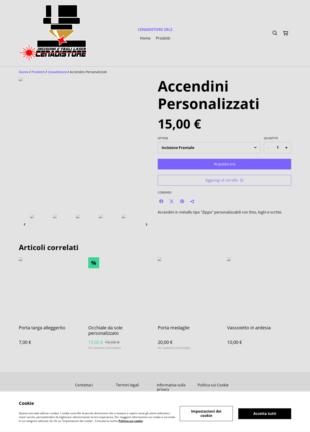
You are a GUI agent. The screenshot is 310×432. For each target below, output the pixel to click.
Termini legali (127, 384)
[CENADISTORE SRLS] (53, 33)
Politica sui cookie (130, 421)
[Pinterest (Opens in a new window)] (182, 201)
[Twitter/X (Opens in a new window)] (171, 201)
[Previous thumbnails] (24, 224)
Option (163, 138)
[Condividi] (192, 201)
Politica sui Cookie (213, 384)
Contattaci (84, 384)
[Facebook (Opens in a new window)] (161, 201)
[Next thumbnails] (146, 224)
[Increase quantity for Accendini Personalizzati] (286, 147)
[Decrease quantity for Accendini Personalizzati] (268, 147)
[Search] (274, 33)
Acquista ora (224, 163)
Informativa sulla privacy (171, 387)
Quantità (271, 138)
